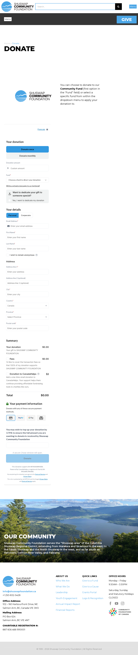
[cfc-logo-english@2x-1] (120, 609)
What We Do (63, 586)
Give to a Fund (90, 580)
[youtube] (116, 603)
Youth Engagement (66, 598)
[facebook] (110, 603)
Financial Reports (65, 610)
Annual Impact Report (68, 604)
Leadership (62, 592)
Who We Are (63, 580)
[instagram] (122, 603)
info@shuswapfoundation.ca (19, 591)
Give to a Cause (90, 586)
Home (7, 43)
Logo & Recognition (92, 598)
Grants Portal (89, 592)
